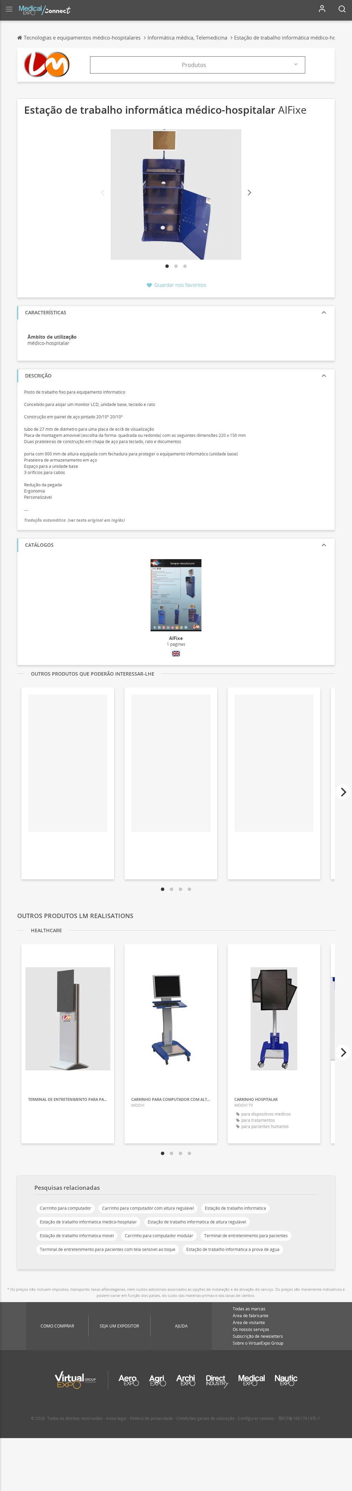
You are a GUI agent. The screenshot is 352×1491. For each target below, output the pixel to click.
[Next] (249, 193)
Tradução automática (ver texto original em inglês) (74, 520)
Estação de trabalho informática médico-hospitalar (88, 1222)
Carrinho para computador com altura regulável (148, 1208)
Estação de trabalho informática (235, 1208)
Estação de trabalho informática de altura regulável (197, 1222)
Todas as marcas (249, 1309)
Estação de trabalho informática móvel (77, 1236)
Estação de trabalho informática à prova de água (232, 1249)
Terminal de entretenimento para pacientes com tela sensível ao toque (107, 1249)
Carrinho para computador (65, 1208)
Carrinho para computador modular (159, 1236)
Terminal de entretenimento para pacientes (246, 1236)
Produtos (194, 65)
